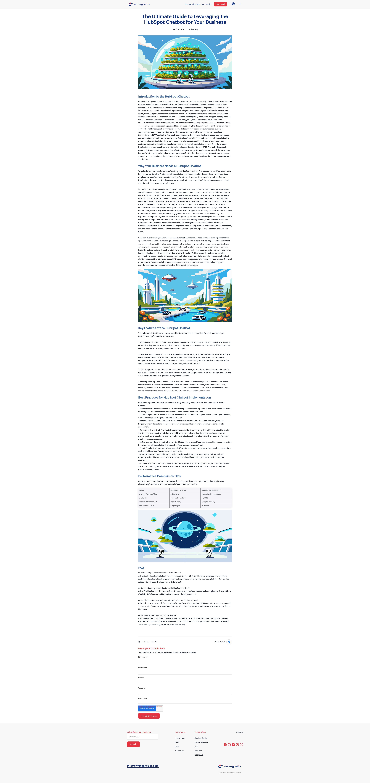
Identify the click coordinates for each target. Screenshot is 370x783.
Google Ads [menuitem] (199, 755)
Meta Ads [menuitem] (198, 751)
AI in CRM (154, 642)
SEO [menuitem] (196, 746)
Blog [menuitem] (177, 746)
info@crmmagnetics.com (143, 765)
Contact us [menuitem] (179, 751)
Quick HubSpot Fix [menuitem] (201, 742)
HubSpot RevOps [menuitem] (201, 738)
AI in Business (146, 642)
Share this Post (220, 642)
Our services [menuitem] (180, 738)
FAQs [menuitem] (177, 742)
